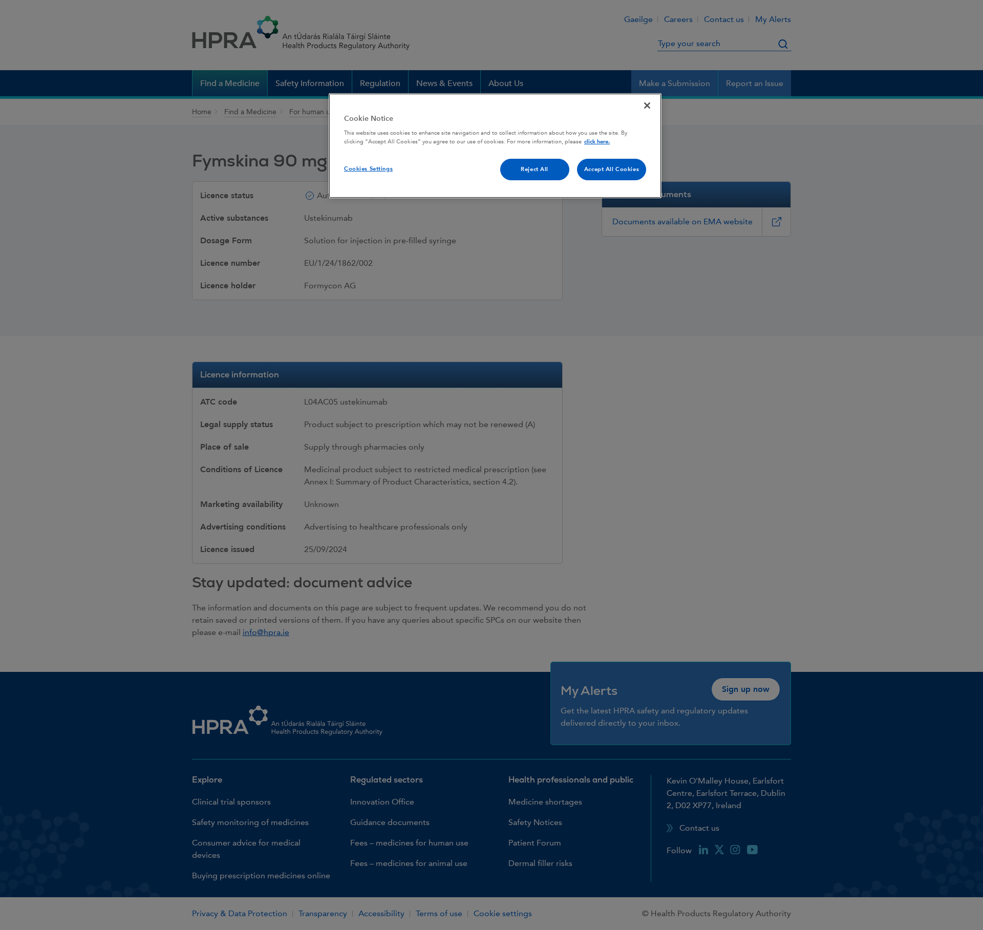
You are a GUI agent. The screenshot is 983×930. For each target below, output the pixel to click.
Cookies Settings (368, 168)
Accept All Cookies (611, 169)
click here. (597, 141)
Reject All (534, 169)
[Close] (647, 105)
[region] (495, 146)
